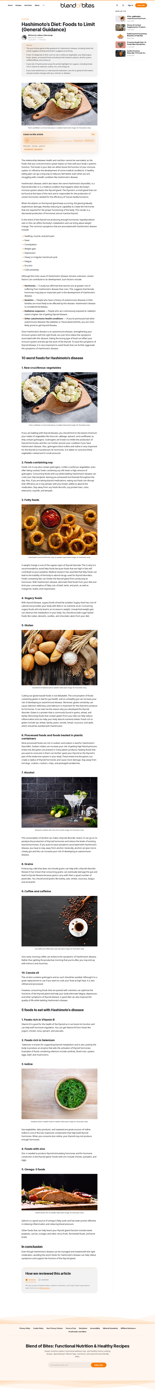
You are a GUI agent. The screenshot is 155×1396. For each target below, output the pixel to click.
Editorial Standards (110, 1328)
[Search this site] (117, 5)
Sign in (130, 5)
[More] (43, 5)
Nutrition (28, 5)
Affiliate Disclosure (128, 1328)
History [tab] (45, 1280)
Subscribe (141, 5)
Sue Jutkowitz (39, 38)
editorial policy (44, 1288)
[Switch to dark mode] (123, 5)
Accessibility (95, 1328)
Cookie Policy (38, 1328)
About (37, 5)
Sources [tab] (32, 1280)
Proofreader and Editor (77, 1332)
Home (10, 5)
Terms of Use (71, 1328)
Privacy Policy (25, 1328)
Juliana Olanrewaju (45, 35)
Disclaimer (83, 1328)
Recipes (19, 5)
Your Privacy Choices (54, 1328)
